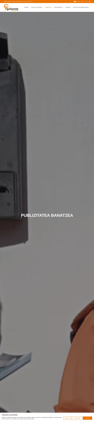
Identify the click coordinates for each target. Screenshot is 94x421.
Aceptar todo (87, 418)
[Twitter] (81, 1)
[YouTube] (89, 1)
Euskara (78, 1)
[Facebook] (84, 1)
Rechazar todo (77, 418)
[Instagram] (87, 1)
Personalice (67, 418)
